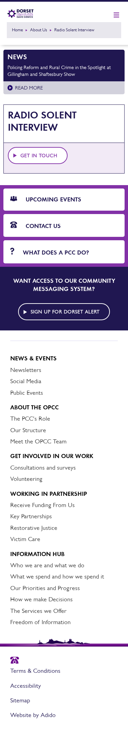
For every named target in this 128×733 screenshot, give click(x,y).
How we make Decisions (41, 599)
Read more (29, 88)
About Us (38, 29)
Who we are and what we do (47, 565)
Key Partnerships (31, 516)
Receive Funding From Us (42, 505)
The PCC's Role (30, 418)
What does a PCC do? (55, 252)
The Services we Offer (38, 610)
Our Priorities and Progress (45, 588)
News (17, 57)
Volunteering (26, 478)
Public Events (26, 392)
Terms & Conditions (35, 670)
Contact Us (42, 226)
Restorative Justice (33, 527)
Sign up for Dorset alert (65, 311)
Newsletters (25, 369)
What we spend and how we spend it (57, 576)
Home (17, 29)
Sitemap (20, 700)
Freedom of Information (40, 622)
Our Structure (28, 430)
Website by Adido (33, 715)
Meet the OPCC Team (38, 441)
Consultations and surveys (43, 467)
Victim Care (25, 539)
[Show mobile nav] (116, 15)
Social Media (25, 381)
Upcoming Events (52, 199)
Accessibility (25, 685)
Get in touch (38, 155)
